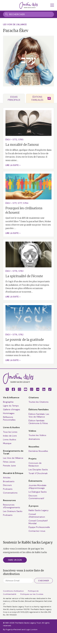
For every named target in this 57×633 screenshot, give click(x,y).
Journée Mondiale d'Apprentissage (37, 486)
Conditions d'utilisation (13, 591)
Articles (6, 477)
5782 (20, 334)
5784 (25, 203)
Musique (7, 443)
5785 (20, 139)
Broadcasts (8, 481)
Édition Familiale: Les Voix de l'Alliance (39, 415)
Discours (7, 485)
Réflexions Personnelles (9, 418)
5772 (14, 139)
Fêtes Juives (9, 461)
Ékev (7, 139)
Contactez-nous (37, 531)
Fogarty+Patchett (13, 629)
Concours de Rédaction (35, 464)
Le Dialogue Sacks (38, 491)
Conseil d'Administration (37, 515)
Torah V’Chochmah (38, 473)
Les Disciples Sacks (38, 469)
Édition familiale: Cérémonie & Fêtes (38, 422)
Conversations (10, 492)
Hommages (8, 413)
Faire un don (15, 560)
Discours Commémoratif (36, 497)
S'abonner (43, 580)
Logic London (31, 629)
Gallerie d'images (11, 409)
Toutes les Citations (38, 402)
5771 (14, 203)
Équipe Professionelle (39, 527)
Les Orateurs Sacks (12, 511)
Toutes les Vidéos (37, 435)
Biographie (8, 402)
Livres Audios (9, 439)
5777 (20, 203)
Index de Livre (10, 435)
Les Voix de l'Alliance (15, 24)
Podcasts (7, 489)
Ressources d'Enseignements (11, 506)
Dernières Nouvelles (38, 451)
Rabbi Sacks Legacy (38, 510)
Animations (34, 439)
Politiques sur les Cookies (31, 594)
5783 (20, 271)
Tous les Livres (10, 432)
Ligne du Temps (11, 405)
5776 (14, 271)
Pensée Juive (9, 465)
